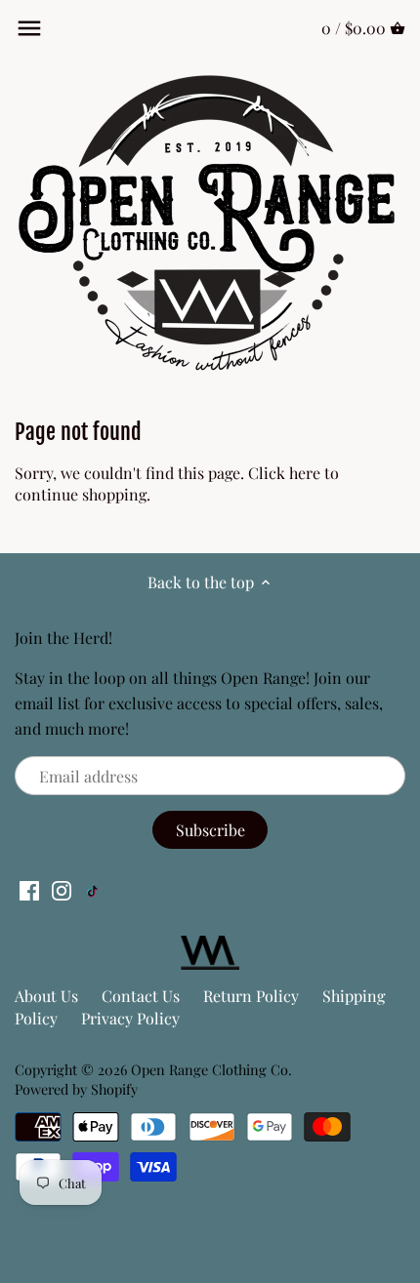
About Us (46, 995)
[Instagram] (61, 889)
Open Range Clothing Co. (211, 1069)
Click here (284, 472)
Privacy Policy (130, 1018)
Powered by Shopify (76, 1089)
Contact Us (141, 995)
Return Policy (251, 995)
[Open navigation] (29, 28)
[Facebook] (29, 889)
